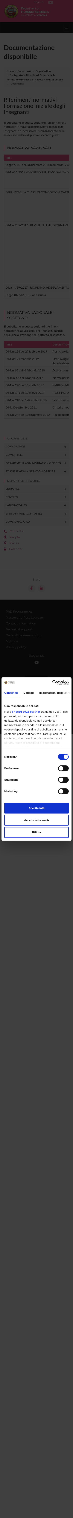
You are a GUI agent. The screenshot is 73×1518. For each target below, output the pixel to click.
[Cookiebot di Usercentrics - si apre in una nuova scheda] (52, 682)
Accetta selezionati (36, 820)
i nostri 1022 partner (26, 711)
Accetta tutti (37, 808)
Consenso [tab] (11, 692)
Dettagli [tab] (28, 692)
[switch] (63, 768)
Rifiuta (36, 832)
